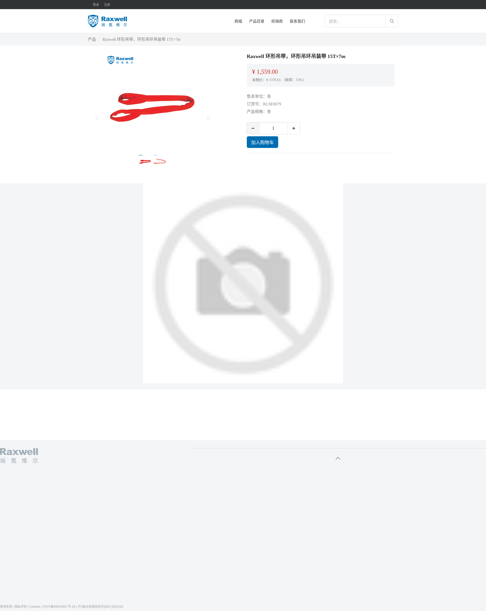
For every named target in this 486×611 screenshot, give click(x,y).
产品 (92, 39)
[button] (98, 114)
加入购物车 (262, 142)
